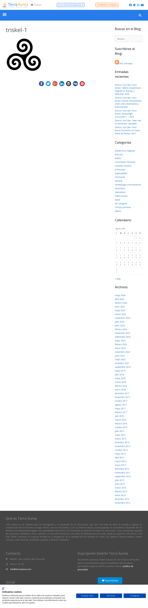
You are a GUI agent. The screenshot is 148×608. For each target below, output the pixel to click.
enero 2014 (120, 465)
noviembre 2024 (122, 318)
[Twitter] (134, 5)
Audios (118, 158)
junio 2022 (120, 355)
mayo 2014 (120, 453)
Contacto (37, 5)
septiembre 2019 (123, 367)
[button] (4, 14)
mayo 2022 (120, 359)
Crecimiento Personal (125, 162)
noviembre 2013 (122, 472)
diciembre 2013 (122, 468)
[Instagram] (138, 5)
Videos (118, 211)
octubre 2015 (121, 427)
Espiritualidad (121, 173)
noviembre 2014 (122, 446)
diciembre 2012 (122, 499)
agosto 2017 (121, 404)
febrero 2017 (121, 412)
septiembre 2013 (123, 476)
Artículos (119, 154)
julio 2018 (119, 374)
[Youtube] (142, 5)
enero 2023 (120, 348)
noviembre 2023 (122, 333)
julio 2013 (119, 480)
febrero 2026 (121, 302)
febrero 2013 (121, 491)
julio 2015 (119, 431)
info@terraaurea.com (20, 569)
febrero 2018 (121, 385)
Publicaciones (121, 196)
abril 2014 (119, 457)
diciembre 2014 (122, 442)
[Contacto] (32, 5)
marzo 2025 (120, 314)
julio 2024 (119, 321)
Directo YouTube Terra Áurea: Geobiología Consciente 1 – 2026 (125, 113)
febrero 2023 (121, 344)
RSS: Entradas (125, 63)
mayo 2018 (120, 378)
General (118, 180)
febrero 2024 (121, 329)
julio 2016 (119, 416)
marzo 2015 (120, 438)
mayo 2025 (120, 310)
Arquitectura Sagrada (125, 150)
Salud (117, 199)
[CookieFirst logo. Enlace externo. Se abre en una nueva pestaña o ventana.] (3, 588)
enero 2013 (120, 495)
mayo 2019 (120, 370)
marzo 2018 (120, 382)
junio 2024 (120, 325)
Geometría (120, 188)
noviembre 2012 (122, 502)
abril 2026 (119, 299)
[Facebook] (130, 5)
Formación (120, 177)
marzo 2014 (120, 461)
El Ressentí (120, 169)
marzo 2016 (120, 419)
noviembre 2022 (122, 351)
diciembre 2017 (122, 393)
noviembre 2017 (122, 397)
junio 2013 (120, 484)
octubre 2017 (121, 401)
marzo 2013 (120, 487)
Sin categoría (121, 203)
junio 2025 (120, 306)
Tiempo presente (123, 207)
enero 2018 (120, 389)
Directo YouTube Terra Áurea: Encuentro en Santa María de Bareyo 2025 (127, 130)
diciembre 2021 (122, 363)
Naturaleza (120, 192)
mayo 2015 (120, 434)
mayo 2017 (120, 408)
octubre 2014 (121, 450)
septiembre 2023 (123, 336)
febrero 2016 (121, 423)
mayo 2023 (120, 340)
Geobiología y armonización (128, 184)
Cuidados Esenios (123, 165)
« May (118, 278)
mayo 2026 (120, 295)
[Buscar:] (128, 38)
